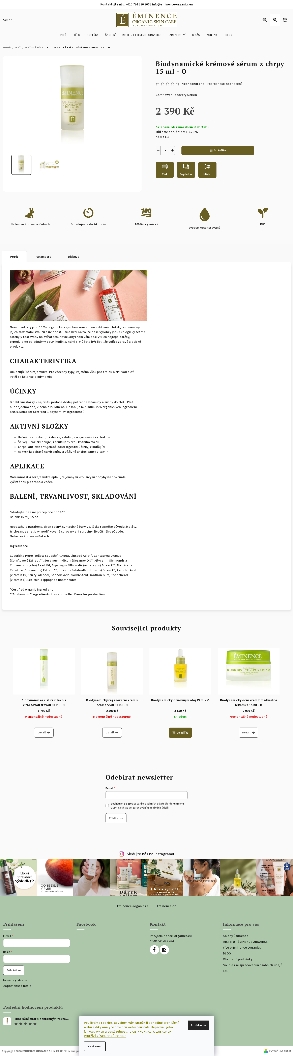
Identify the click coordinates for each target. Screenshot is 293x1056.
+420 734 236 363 (162, 941)
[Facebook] (154, 949)
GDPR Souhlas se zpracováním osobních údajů (140, 808)
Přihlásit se (116, 818)
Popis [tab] (14, 256)
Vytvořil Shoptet (280, 1051)
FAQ (226, 971)
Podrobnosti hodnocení (224, 84)
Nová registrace (15, 980)
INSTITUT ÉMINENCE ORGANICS (245, 942)
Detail (41, 733)
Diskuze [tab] (74, 256)
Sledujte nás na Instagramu (150, 854)
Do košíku (220, 150)
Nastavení (94, 1046)
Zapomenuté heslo (17, 986)
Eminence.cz (166, 906)
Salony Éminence (235, 936)
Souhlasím (198, 1025)
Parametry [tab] (43, 256)
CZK (5, 20)
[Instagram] (164, 949)
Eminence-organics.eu (134, 906)
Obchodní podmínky (238, 959)
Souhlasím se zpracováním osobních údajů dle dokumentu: (148, 806)
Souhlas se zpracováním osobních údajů (252, 965)
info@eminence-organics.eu (171, 936)
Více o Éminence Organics (242, 947)
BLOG (227, 953)
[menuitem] (63, 35)
